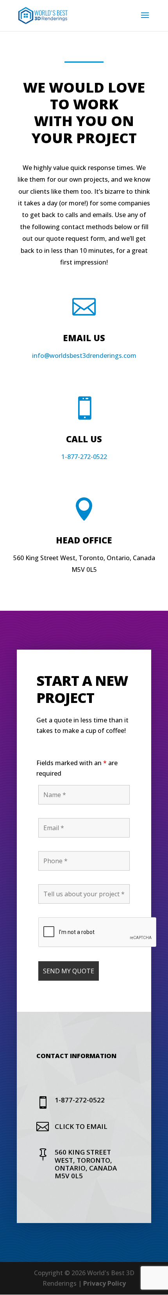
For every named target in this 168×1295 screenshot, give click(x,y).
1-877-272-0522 (84, 456)
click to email (81, 1126)
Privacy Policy (104, 1283)
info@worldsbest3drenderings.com (84, 355)
